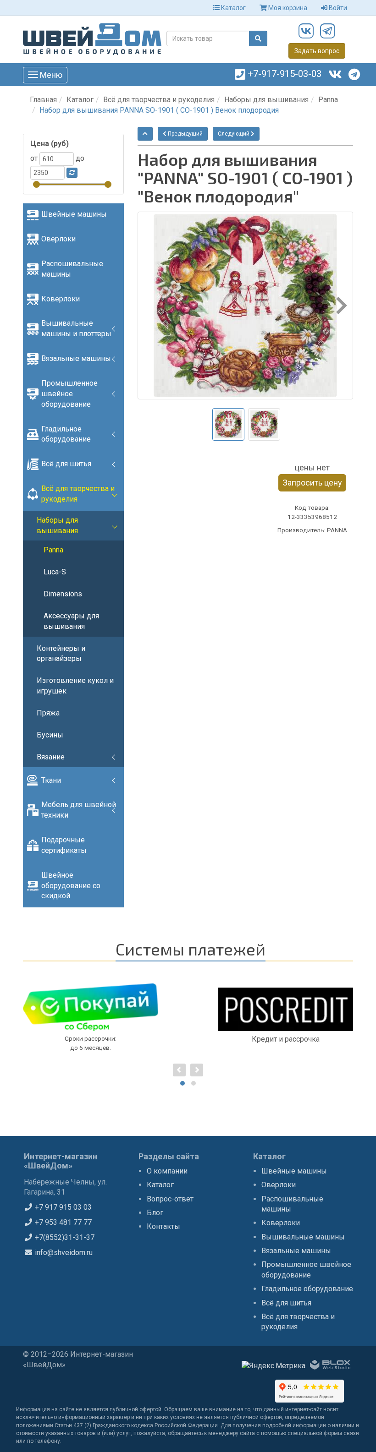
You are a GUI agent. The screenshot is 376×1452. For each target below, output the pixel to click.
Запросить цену (312, 482)
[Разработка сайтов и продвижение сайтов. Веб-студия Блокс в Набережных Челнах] (330, 1366)
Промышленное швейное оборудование (69, 394)
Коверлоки (60, 299)
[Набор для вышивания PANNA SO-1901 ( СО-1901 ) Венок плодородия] (245, 305)
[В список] (145, 134)
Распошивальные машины (72, 268)
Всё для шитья (66, 463)
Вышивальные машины (303, 1237)
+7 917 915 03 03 (62, 1207)
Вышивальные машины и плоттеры (76, 328)
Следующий (234, 134)
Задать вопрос (316, 51)
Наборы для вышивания (266, 99)
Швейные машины (74, 214)
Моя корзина (287, 7)
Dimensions (63, 594)
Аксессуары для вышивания (71, 621)
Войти (337, 7)
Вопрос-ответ (170, 1199)
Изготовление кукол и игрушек (75, 685)
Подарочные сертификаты (64, 845)
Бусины (50, 735)
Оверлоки (58, 239)
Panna (328, 99)
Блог (155, 1212)
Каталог (233, 7)
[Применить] (71, 173)
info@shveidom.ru (63, 1252)
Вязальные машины (76, 358)
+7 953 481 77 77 (62, 1222)
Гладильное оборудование (66, 434)
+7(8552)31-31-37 (63, 1237)
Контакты (163, 1226)
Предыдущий (184, 134)
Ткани (51, 780)
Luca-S (55, 572)
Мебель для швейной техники (78, 809)
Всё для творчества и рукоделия (159, 99)
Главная (43, 99)
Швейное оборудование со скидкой (70, 886)
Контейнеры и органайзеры (61, 653)
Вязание (51, 757)
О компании (167, 1171)
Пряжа (48, 713)
